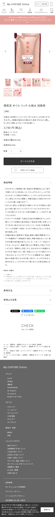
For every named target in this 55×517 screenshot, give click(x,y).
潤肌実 (10, 384)
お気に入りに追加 (27, 170)
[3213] (8, 82)
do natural (11, 394)
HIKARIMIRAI (12, 388)
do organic (11, 391)
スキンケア (11, 407)
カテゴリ (9, 402)
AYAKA (10, 381)
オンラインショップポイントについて (20, 464)
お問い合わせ (12, 473)
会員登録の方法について (16, 449)
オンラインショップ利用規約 (16, 487)
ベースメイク (12, 410)
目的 (9, 435)
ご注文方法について (14, 452)
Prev (5, 51)
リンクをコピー (29, 315)
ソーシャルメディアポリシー (15, 496)
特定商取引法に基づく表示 (15, 500)
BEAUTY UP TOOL (14, 397)
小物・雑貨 (11, 416)
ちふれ (9, 378)
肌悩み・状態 (11, 428)
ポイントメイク (12, 413)
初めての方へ (12, 446)
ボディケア (11, 419)
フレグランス (11, 422)
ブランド (9, 374)
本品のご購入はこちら (12, 140)
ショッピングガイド (13, 441)
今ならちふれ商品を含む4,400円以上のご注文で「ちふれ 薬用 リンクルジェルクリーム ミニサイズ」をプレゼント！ (27, 19)
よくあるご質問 (12, 470)
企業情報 (9, 482)
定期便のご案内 (13, 467)
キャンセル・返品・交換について (18, 461)
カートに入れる (27, 161)
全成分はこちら (9, 145)
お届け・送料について (15, 458)
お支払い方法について (15, 455)
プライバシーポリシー (13, 491)
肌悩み (10, 432)
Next (49, 51)
